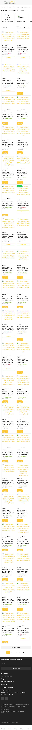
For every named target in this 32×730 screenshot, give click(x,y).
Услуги (3, 679)
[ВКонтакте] (2, 698)
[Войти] (26, 2)
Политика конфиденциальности (9, 722)
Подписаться (16, 668)
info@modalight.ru (6, 690)
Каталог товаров (6, 676)
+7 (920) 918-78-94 (7, 687)
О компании (5, 673)
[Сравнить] (10, 61)
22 (24, 652)
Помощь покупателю (7, 681)
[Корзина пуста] (29, 2)
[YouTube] (6, 698)
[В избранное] (7, 61)
